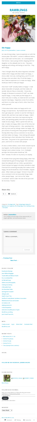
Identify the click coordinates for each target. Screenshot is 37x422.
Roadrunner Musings (7, 271)
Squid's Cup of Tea (6, 296)
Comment (27, 250)
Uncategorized (11, 204)
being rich (28, 204)
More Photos (5, 383)
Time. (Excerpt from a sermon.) (11, 345)
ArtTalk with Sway (6, 280)
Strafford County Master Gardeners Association (14, 298)
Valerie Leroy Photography (8, 282)
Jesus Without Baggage (7, 273)
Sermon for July (7, 341)
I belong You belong (7, 284)
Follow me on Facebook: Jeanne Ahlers (16, 362)
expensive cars (5, 206)
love (25, 206)
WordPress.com (6, 326)
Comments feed (28, 324)
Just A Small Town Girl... (8, 314)
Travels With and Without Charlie (10, 275)
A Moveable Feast (6, 287)
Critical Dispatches (6, 307)
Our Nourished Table (7, 289)
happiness (12, 206)
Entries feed (19, 324)
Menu (18, 3)
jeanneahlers (12, 50)
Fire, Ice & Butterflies (7, 278)
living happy (20, 206)
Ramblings (18, 10)
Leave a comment (21, 50)
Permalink (5, 207)
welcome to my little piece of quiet (10, 309)
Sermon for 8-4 (7, 343)
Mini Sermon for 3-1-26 (9, 336)
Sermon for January (8, 338)
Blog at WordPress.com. (8, 417)
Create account (6, 324)
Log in (12, 324)
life (16, 206)
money (32, 206)
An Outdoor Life (6, 303)
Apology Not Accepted (7, 291)
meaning (28, 206)
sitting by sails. (5, 294)
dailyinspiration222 (7, 305)
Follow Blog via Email (10, 390)
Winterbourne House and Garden (10, 300)
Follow (5, 398)
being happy (22, 204)
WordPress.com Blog (7, 312)
